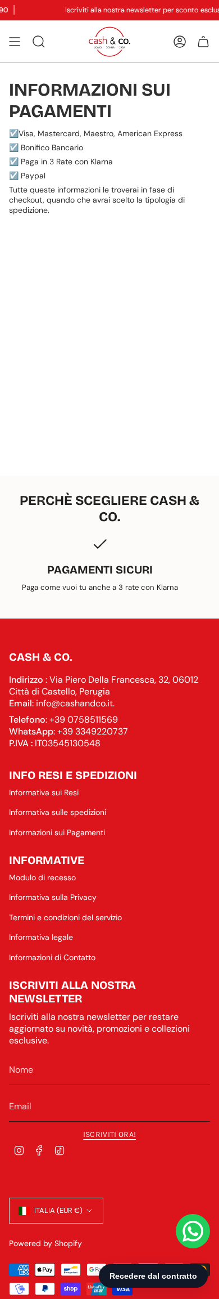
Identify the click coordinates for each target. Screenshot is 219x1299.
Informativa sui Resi (44, 792)
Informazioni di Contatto (52, 957)
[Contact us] (193, 1231)
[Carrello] (203, 41)
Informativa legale (41, 937)
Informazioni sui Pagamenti (57, 832)
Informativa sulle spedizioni (57, 812)
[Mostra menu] (14, 41)
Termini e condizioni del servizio (65, 917)
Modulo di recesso (42, 877)
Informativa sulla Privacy (53, 897)
